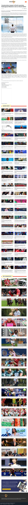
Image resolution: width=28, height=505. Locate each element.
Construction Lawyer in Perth (9, 33)
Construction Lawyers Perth (5, 85)
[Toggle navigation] (26, 1)
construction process (16, 55)
